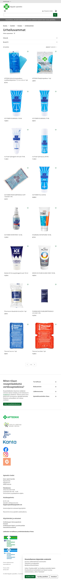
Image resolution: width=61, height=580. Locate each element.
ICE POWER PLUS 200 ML (39, 195)
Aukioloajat (6, 1)
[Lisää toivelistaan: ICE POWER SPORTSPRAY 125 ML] (27, 207)
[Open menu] (5, 11)
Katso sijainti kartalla (9, 479)
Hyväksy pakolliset (42, 576)
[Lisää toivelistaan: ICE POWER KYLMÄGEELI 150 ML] (27, 91)
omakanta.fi (6, 394)
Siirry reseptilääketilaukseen (12, 404)
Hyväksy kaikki (30, 576)
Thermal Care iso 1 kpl (10, 351)
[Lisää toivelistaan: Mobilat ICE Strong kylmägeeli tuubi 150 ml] (27, 246)
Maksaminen (37, 386)
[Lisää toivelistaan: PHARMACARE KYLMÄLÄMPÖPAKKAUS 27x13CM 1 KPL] (55, 284)
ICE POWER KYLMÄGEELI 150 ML (13, 118)
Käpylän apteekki (16, 7)
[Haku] (55, 15)
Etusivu (5, 26)
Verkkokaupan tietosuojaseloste (12, 522)
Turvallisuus (37, 382)
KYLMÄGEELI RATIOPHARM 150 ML (41, 235)
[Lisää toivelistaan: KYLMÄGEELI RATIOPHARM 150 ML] (55, 207)
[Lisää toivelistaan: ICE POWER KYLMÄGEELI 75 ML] (55, 91)
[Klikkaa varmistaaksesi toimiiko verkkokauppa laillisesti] (30, 541)
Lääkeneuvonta (38, 391)
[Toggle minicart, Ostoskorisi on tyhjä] (56, 11)
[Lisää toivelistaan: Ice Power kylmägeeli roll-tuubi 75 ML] (27, 129)
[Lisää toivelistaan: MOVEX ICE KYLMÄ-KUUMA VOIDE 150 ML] (55, 246)
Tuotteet (12, 26)
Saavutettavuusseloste (9, 527)
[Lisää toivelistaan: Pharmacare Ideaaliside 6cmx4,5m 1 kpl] (27, 284)
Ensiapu (20, 26)
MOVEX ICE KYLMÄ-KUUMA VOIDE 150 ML (43, 273)
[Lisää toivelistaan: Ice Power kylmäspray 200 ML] (55, 129)
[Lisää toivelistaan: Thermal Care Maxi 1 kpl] (55, 324)
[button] (30, 33)
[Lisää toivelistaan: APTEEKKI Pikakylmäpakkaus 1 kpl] (55, 51)
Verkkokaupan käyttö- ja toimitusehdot (14, 525)
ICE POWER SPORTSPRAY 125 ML (13, 235)
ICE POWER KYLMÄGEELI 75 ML (40, 118)
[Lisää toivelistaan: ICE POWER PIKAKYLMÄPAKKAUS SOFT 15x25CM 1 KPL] (27, 167)
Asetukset (54, 576)
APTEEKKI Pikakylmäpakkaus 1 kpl (41, 78)
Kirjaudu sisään (48, 11)
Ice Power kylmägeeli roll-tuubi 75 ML (14, 156)
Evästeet (5, 524)
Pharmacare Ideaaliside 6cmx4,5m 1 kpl (15, 311)
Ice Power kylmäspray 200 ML (40, 156)
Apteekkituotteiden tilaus (41, 396)
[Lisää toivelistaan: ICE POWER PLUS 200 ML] (55, 167)
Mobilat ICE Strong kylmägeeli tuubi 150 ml (16, 273)
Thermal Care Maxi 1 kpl (39, 351)
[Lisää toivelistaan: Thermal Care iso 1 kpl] (27, 324)
